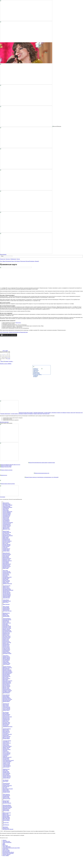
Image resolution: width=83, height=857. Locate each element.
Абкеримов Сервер (6, 503)
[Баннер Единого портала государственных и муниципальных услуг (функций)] (41, 477)
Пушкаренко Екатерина (7, 726)
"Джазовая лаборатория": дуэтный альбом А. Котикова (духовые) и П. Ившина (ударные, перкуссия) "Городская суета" (58, 412)
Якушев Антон (5, 828)
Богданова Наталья (6, 545)
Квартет (18, 261)
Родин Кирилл (5, 733)
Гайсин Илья (5, 570)
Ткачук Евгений (5, 774)
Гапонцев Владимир (6, 572)
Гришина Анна (5, 582)
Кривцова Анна (5, 645)
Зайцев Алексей (5, 606)
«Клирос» (4, 840)
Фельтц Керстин (5, 786)
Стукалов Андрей (6, 762)
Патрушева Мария (6, 714)
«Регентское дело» (6, 841)
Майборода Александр (7, 667)
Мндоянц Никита (6, 683)
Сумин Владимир (6, 764)
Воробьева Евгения (6, 566)
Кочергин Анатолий (6, 642)
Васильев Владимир (6, 554)
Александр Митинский (7, 511)
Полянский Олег (5, 720)
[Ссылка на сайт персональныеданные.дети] (41, 472)
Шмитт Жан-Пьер (6, 818)
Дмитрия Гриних (5, 591)
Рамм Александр (5, 730)
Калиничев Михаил (6, 618)
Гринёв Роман (5, 579)
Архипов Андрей (6, 526)
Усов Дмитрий (5, 780)
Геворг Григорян (5, 574)
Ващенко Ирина (5, 557)
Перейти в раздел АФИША (5, 363)
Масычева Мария (6, 674)
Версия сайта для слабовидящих (9, 334)
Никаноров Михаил (6, 698)
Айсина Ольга (5, 509)
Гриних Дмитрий (6, 581)
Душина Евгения (6, 597)
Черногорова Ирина (6, 805)
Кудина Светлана (6, 647)
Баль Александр (5, 533)
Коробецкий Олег (6, 633)
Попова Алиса (5, 721)
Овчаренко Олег (5, 703)
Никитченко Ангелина (7, 699)
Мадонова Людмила (6, 666)
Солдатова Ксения (6, 753)
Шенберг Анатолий (6, 814)
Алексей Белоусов (6, 515)
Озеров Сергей (5, 705)
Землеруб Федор (5, 609)
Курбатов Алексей (6, 652)
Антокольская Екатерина (7, 522)
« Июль (1, 361)
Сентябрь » (10, 361)
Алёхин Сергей (5, 518)
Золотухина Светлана (6, 610)
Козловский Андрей (6, 626)
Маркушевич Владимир (7, 671)
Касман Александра (6, 622)
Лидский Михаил (6, 659)
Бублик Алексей (5, 546)
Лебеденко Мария (6, 658)
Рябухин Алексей (6, 737)
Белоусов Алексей (6, 542)
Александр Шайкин (6, 512)
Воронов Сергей (5, 567)
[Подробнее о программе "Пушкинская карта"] (9, 412)
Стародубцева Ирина (6, 761)
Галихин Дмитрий (6, 571)
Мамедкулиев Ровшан (7, 670)
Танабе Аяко (5, 770)
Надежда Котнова (6, 694)
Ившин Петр (5, 614)
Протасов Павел (5, 724)
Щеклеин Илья (5, 822)
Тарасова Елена (5, 771)
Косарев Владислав (6, 637)
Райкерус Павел (5, 729)
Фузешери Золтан (6, 792)
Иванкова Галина (6, 613)
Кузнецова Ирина (6, 650)
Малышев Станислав (6, 669)
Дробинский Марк (6, 596)
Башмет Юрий (5, 537)
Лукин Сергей (5, 661)
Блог (1, 261)
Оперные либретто (6, 854)
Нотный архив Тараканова (8, 853)
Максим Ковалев (5, 668)
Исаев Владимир (5, 616)
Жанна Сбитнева (5, 604)
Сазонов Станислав (6, 742)
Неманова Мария (6, 697)
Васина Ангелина (6, 555)
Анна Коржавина (6, 520)
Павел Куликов (5, 712)
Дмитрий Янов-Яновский (7, 590)
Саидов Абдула (5, 744)
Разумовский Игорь (6, 728)
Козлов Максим (5, 625)
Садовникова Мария (6, 740)
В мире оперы (5, 848)
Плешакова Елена (6, 718)
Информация (13, 259)
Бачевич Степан (5, 536)
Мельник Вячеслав (6, 676)
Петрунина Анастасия (7, 716)
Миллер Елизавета (6, 678)
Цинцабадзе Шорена (6, 802)
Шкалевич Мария (6, 817)
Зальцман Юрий (5, 607)
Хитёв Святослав (6, 794)
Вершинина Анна (6, 559)
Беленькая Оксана (6, 538)
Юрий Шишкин (5, 824)
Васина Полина (5, 556)
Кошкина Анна (5, 643)
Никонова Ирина (6, 701)
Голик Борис (5, 575)
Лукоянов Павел (5, 662)
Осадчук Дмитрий (6, 708)
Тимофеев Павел (5, 772)
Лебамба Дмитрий (6, 657)
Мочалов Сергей (5, 688)
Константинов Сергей (7, 631)
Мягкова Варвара (6, 692)
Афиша (3, 261)
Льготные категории (4, 422)
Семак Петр (4, 750)
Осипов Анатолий (6, 709)
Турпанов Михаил (6, 777)
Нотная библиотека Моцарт (8, 852)
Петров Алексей (5, 715)
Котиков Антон (5, 639)
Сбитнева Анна (5, 748)
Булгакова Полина (6, 548)
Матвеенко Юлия (6, 675)
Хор (16, 261)
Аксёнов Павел (5, 510)
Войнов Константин (6, 563)
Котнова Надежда (6, 641)
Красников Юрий (6, 644)
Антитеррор (2, 496)
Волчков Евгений (6, 565)
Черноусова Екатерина (7, 807)
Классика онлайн (6, 851)
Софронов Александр (6, 757)
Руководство (2, 259)
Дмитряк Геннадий (6, 592)
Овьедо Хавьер (5, 704)
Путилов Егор (5, 725)
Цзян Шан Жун (5, 801)
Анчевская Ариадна (6, 523)
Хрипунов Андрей (6, 798)
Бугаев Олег (5, 547)
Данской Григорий (6, 585)
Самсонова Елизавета (6, 746)
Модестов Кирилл (6, 685)
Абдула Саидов (5, 502)
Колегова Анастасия (6, 628)
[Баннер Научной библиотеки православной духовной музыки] (41, 462)
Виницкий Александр (7, 560)
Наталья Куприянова (30, 261)
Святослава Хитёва (6, 749)
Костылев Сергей (6, 638)
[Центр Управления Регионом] (7, 483)
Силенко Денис (5, 751)
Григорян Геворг (5, 578)
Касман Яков (5, 623)
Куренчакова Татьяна (6, 653)
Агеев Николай (5, 508)
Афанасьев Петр (5, 527)
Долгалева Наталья (6, 593)
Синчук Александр (6, 752)
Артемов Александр (6, 525)
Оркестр (13, 261)
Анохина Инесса (5, 521)
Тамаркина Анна (5, 769)
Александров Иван (6, 514)
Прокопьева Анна (6, 723)
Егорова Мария (5, 599)
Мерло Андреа (5, 677)
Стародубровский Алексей (8, 760)
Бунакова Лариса (5, 549)
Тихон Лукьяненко (6, 773)
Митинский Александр (7, 680)
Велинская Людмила (6, 558)
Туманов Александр (6, 776)
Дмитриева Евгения (6, 589)
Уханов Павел (5, 781)
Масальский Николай (6, 673)
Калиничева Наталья (6, 619)
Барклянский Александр (7, 535)
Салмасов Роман (5, 745)
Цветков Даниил (5, 800)
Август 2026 (5, 350)
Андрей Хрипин (5, 519)
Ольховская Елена (6, 706)
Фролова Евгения (6, 790)
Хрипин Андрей (5, 797)
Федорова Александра (7, 785)
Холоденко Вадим (6, 795)
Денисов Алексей (6, 587)
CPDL (3, 843)
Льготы (18, 259)
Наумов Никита (5, 696)
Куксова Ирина (5, 651)
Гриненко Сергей (6, 580)
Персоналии (22, 261)
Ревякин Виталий (6, 732)
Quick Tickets (5, 845)
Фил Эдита (4, 787)
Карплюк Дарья (5, 621)
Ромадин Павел (5, 735)
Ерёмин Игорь (5, 602)
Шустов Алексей (5, 819)
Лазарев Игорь (5, 655)
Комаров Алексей (6, 629)
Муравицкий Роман (6, 689)
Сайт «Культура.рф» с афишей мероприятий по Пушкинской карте (14, 332)
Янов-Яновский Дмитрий (7, 829)
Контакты (8, 259)
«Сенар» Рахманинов (6, 842)
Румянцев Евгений (6, 736)
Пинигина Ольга (5, 717)
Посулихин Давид (6, 722)
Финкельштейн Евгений (7, 788)
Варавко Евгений (6, 553)
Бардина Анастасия (6, 534)
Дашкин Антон (5, 586)
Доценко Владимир (6, 595)
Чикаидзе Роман (5, 810)
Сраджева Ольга (5, 759)
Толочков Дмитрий (6, 775)
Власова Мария (5, 561)
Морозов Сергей (5, 687)
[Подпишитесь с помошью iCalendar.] (6, 361)
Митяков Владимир (6, 681)
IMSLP (3, 844)
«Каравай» (37, 261)
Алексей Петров (5, 517)
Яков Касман (5, 826)
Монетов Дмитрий (6, 686)
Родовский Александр (7, 734)
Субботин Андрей (6, 763)
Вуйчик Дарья (5, 568)
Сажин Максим (5, 741)
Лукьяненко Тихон (6, 663)
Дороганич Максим (6, 594)
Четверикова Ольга (6, 808)
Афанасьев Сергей (6, 529)
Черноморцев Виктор (6, 806)
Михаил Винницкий (6, 682)
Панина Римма (5, 713)
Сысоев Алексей (5, 766)
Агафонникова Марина (7, 507)
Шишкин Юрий (5, 816)
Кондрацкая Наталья (6, 630)
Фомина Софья (5, 789)
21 (6, 357)
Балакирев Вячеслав (6, 532)
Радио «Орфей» (5, 855)
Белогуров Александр (6, 541)
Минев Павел (5, 679)
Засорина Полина (6, 608)
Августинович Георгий (7, 505)
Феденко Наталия (6, 783)
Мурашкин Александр (7, 690)
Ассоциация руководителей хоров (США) (11, 847)
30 (9, 358)
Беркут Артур (5, 543)
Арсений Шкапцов (6, 524)
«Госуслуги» (18, 322)
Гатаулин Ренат (5, 573)
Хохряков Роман (5, 796)
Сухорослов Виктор (6, 765)
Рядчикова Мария (6, 738)
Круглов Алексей (6, 646)
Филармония (8, 261)
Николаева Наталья (6, 700)
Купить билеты (3, 254)
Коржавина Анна (6, 632)
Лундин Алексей (5, 664)
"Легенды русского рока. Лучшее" (26, 412)
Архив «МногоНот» (6, 846)
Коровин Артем (5, 634)
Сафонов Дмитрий (6, 747)
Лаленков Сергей (6, 656)
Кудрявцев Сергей (6, 649)
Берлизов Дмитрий (6, 544)
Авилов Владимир (6, 506)
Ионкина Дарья (5, 615)
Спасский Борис (5, 758)
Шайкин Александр (6, 812)
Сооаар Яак (4, 756)
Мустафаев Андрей (6, 691)
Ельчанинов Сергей (6, 601)
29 (8, 358)
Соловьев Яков (5, 754)
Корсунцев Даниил (6, 635)
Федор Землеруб (5, 784)
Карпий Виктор (5, 620)
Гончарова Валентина (6, 577)
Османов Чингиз (5, 710)
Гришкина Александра (7, 583)
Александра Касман (6, 513)
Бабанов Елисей (5, 531)
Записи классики (5, 850)
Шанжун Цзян (5, 813)
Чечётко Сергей (5, 809)
